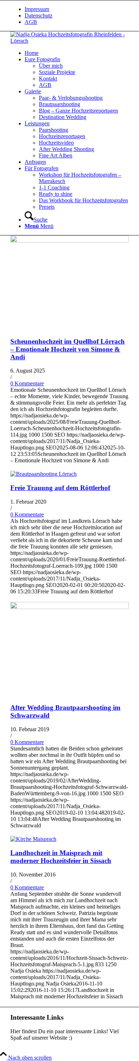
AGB (31, 22)
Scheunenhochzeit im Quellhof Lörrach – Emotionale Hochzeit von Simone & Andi (67, 349)
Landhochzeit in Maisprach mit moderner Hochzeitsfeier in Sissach (60, 856)
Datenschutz (38, 15)
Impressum (37, 9)
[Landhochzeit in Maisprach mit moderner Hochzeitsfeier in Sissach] (33, 839)
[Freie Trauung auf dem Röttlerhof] (43, 474)
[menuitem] (77, 9)
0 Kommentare (27, 383)
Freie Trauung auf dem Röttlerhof (60, 488)
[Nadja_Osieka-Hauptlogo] (69, 41)
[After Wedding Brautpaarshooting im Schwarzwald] (69, 607)
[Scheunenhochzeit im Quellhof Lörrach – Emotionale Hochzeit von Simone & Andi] (69, 241)
